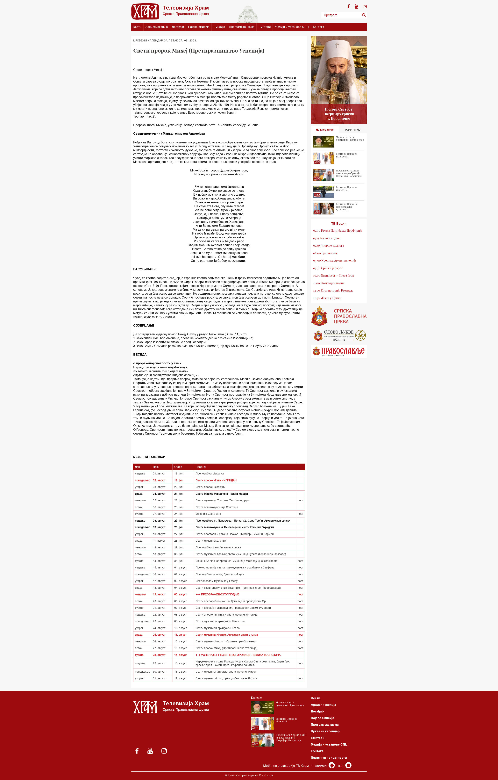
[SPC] (339, 316)
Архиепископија (157, 26)
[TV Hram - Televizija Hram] (170, 11)
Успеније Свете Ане (208, 513)
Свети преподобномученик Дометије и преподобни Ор (231, 601)
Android (321, 766)
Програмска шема (241, 26)
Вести (137, 26)
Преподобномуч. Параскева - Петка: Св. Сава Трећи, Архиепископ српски (243, 520)
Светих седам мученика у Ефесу (217, 580)
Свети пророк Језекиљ (210, 486)
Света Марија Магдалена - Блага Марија (222, 493)
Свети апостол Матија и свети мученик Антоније (226, 614)
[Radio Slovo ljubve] (339, 335)
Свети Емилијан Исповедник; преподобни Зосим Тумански (233, 607)
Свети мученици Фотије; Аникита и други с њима (227, 634)
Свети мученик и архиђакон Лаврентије (221, 621)
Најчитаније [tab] (352, 129)
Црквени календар (325, 731)
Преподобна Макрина (210, 473)
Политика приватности (329, 758)
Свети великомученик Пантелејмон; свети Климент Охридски (235, 527)
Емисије (219, 26)
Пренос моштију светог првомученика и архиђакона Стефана (235, 567)
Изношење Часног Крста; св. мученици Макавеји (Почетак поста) (237, 560)
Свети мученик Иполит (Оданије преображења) (226, 641)
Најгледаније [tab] (325, 129)
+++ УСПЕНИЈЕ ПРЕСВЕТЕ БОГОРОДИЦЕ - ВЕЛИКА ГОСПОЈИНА (238, 654)
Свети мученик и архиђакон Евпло (218, 628)
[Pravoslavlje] (339, 351)
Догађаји (178, 26)
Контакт (318, 26)
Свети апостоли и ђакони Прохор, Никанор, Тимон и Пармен (235, 534)
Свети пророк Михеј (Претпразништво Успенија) (226, 648)
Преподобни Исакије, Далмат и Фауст (220, 574)
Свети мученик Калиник (211, 540)
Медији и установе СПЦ (292, 26)
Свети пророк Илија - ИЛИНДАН (216, 480)
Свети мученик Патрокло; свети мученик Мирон (226, 671)
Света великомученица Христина (217, 507)
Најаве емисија (199, 26)
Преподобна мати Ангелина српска (218, 547)
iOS (341, 766)
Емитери (265, 26)
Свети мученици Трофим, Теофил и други (223, 500)
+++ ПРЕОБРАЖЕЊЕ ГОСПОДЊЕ (217, 594)
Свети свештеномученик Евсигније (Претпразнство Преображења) (238, 587)
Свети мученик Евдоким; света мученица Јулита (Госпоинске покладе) (241, 554)
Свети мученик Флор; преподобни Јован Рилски (226, 678)
